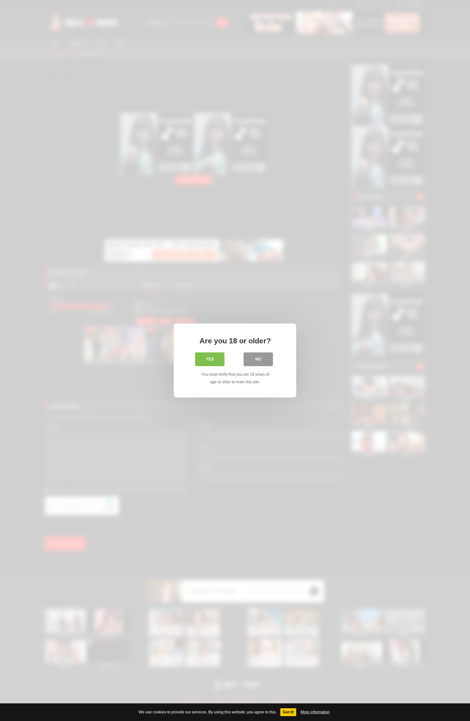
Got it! (288, 712)
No (258, 359)
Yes (210, 359)
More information (315, 712)
